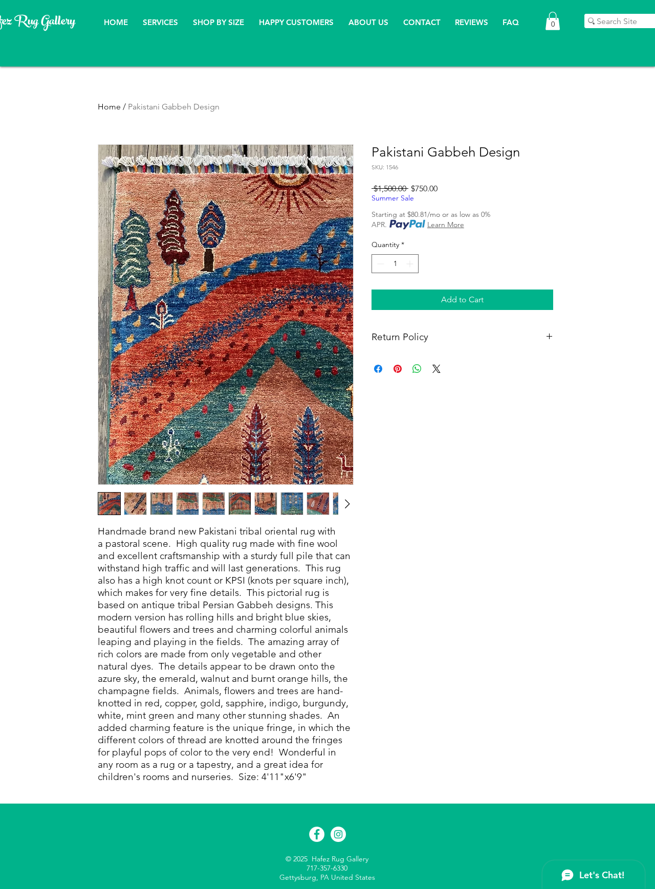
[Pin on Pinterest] (397, 369)
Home (109, 107)
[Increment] (410, 264)
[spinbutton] (395, 264)
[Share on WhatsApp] (417, 369)
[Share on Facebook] (378, 369)
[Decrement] (379, 264)
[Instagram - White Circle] (338, 834)
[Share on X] (436, 369)
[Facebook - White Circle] (316, 834)
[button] (552, 21)
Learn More (445, 224)
